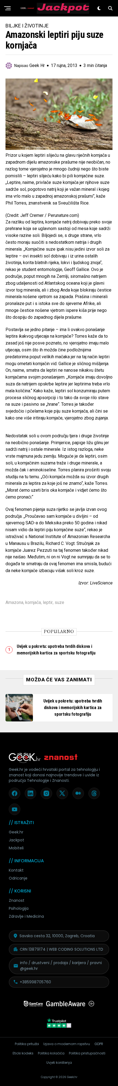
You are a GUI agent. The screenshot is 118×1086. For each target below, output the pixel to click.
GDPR (98, 1044)
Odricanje (18, 878)
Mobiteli (16, 848)
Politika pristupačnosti (87, 1053)
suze (59, 602)
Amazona (14, 602)
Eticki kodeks (23, 1053)
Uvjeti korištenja (59, 1062)
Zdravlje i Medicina (26, 916)
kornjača (33, 602)
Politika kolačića (51, 1053)
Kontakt (16, 870)
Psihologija (19, 908)
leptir (48, 602)
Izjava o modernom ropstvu (66, 1044)
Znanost (16, 900)
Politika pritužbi (27, 1044)
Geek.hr (16, 832)
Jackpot (16, 840)
